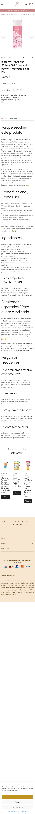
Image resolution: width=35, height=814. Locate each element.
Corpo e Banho (26, 474)
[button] (5, 497)
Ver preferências (17, 807)
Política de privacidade (22, 811)
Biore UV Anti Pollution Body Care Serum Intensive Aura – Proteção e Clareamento (28, 486)
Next (31, 35)
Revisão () (31, 58)
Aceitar (17, 797)
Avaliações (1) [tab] (14, 118)
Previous (3, 35)
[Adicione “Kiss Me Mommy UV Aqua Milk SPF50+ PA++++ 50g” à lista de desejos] (19, 465)
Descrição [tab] (4, 118)
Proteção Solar (9, 14)
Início (2, 14)
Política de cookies (11, 811)
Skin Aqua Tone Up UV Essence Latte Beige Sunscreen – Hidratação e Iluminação (5, 484)
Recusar (17, 802)
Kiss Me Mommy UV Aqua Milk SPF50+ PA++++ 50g (17, 482)
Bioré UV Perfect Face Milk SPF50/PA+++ (16, 350)
